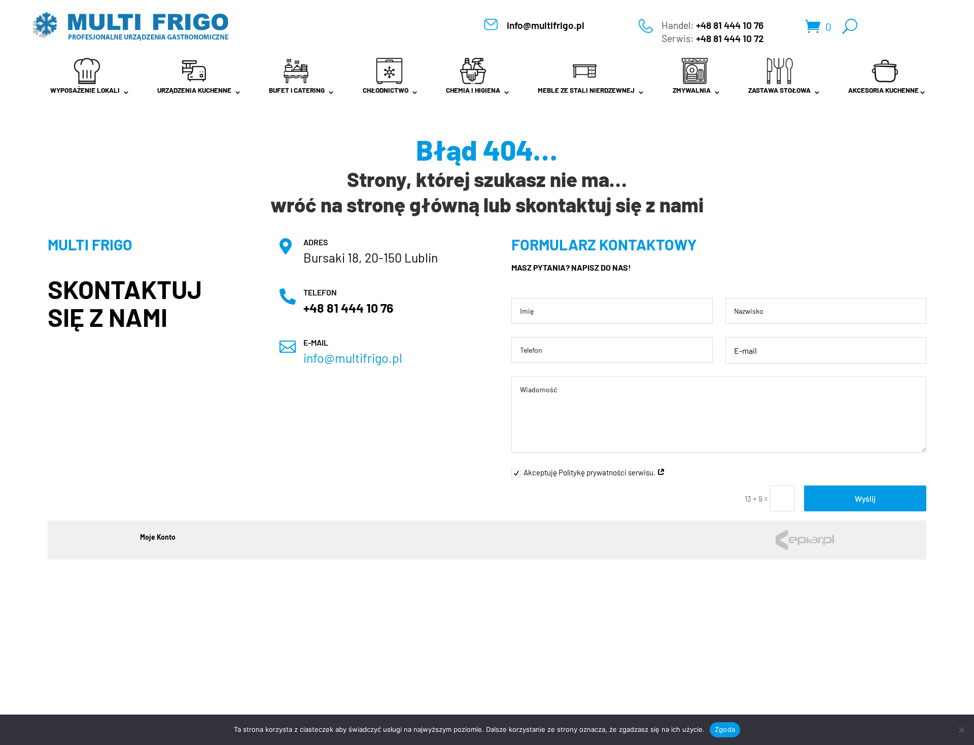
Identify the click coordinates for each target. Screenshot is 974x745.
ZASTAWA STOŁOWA (779, 90)
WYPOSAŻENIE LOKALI (85, 90)
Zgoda (725, 729)
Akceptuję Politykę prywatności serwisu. (590, 472)
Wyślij (865, 498)
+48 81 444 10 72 (730, 38)
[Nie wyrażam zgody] (961, 730)
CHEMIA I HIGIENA (473, 90)
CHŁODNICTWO (385, 90)
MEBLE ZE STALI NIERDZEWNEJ (586, 90)
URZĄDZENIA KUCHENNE (194, 90)
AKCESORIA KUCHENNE (883, 90)
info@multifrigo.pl (545, 25)
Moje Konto (158, 537)
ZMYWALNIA (692, 90)
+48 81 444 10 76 (729, 25)
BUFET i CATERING (297, 90)
